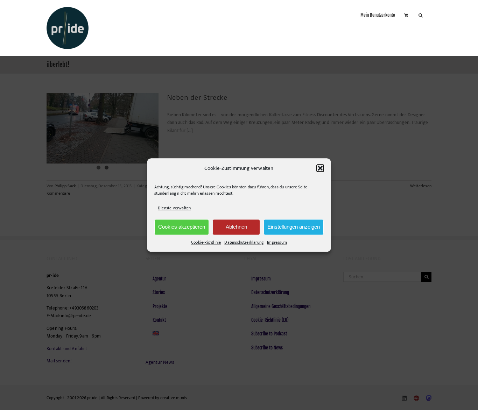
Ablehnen (236, 227)
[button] (320, 168)
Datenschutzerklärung (243, 242)
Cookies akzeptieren (181, 227)
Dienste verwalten (174, 208)
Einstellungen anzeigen (293, 227)
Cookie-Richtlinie (206, 242)
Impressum (277, 242)
